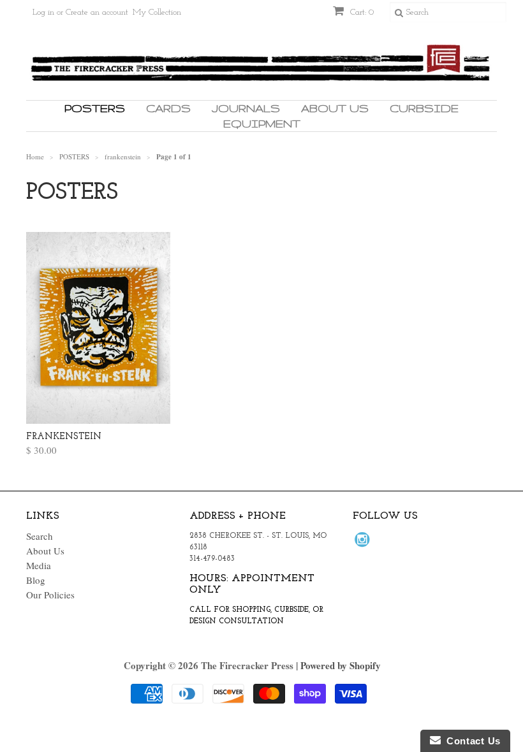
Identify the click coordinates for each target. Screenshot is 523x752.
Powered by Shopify (340, 665)
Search (39, 536)
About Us (335, 108)
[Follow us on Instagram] (364, 543)
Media (38, 565)
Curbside (424, 108)
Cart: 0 (361, 12)
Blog (35, 580)
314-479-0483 (212, 559)
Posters (94, 108)
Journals (246, 108)
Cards (168, 108)
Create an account (97, 12)
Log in (43, 12)
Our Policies (50, 594)
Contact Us (471, 740)
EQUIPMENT (261, 123)
